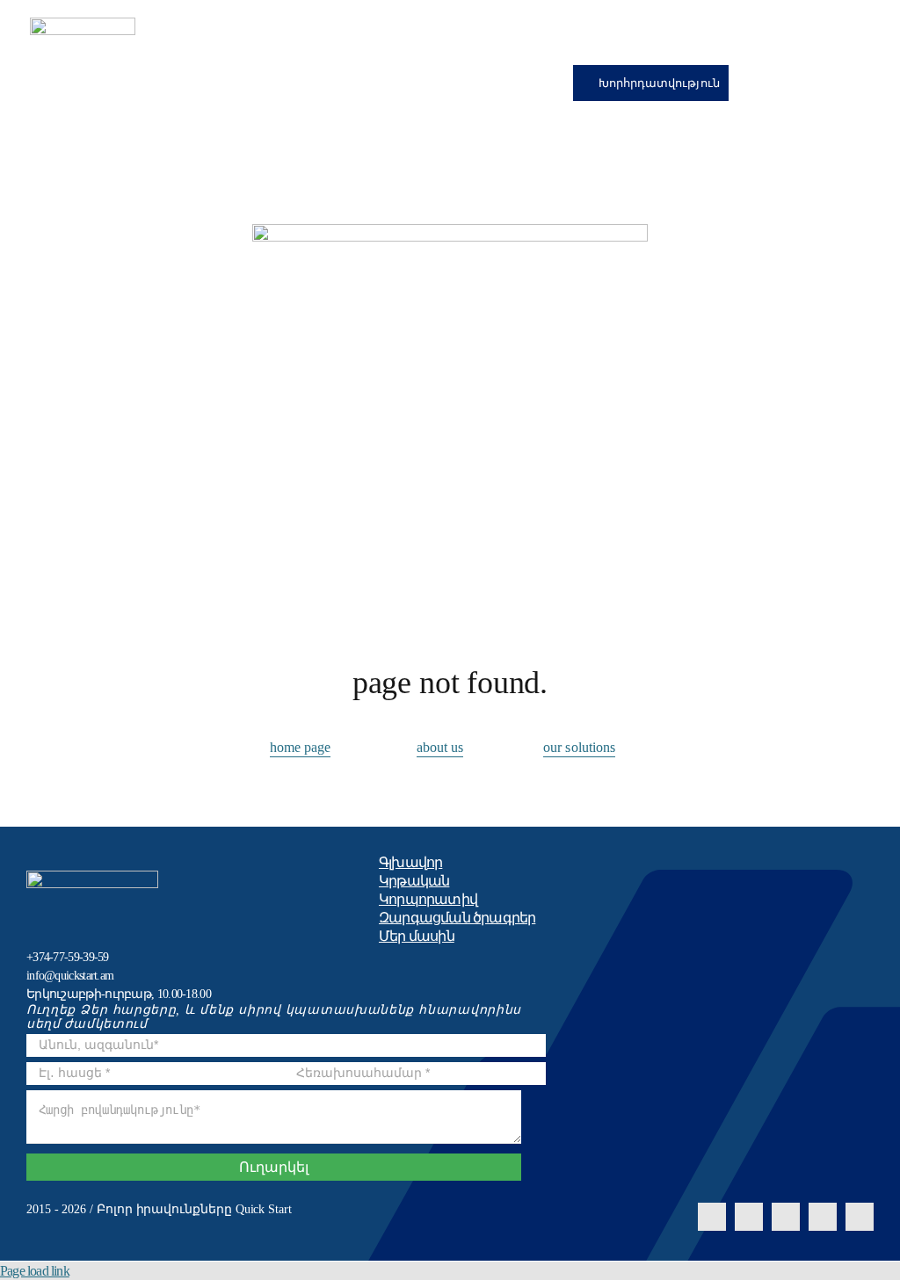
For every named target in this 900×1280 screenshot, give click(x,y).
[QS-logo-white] (92, 877)
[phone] (860, 1217)
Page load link (34, 1270)
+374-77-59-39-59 (67, 957)
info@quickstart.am (69, 975)
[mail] (823, 1217)
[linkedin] (786, 1217)
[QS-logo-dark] (82, 24)
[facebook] (712, 1217)
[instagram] (749, 1217)
